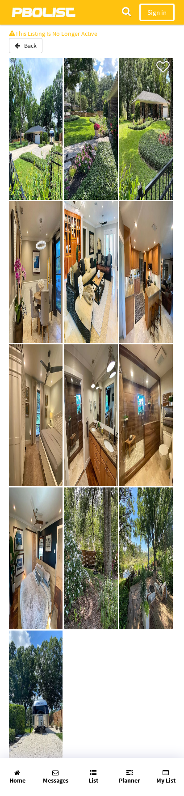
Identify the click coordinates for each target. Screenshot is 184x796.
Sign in (157, 12)
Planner (129, 780)
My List (166, 780)
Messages (55, 780)
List (93, 780)
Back (28, 46)
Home (17, 780)
